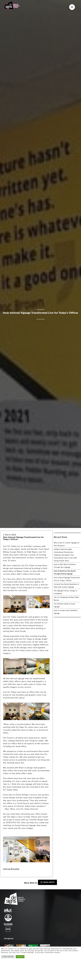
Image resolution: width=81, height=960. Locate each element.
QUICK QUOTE (49, 882)
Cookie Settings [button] (7, 956)
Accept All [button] (20, 956)
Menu (72, 7)
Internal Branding (11, 869)
